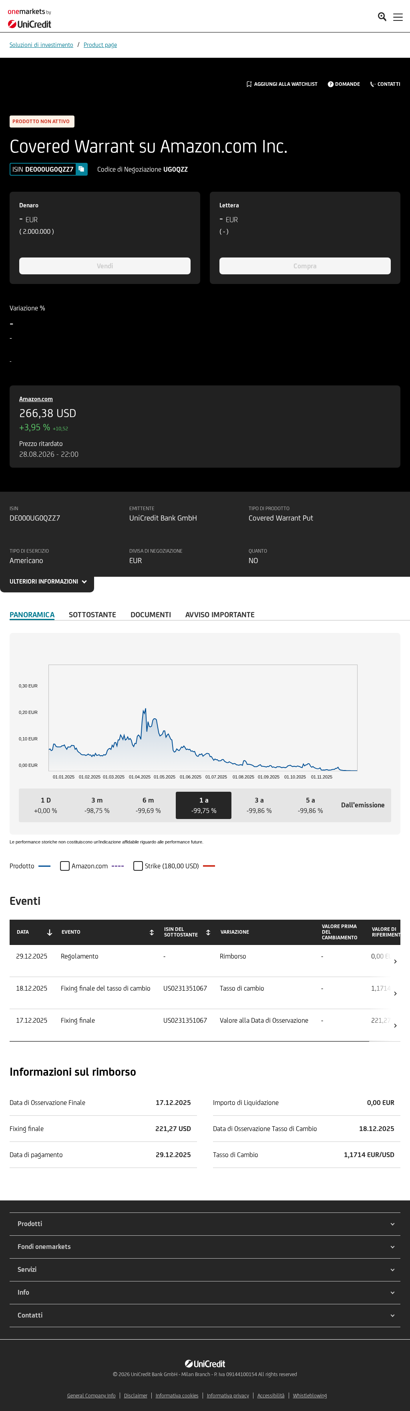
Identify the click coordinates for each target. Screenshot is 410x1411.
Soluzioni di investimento (41, 44)
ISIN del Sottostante (181, 932)
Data (23, 932)
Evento (71, 932)
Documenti (151, 614)
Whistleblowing (310, 1396)
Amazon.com (36, 398)
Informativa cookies (177, 1396)
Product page (100, 44)
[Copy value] (81, 169)
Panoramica (32, 614)
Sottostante (92, 614)
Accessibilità (271, 1396)
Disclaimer (135, 1396)
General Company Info (91, 1396)
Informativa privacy (228, 1396)
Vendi (105, 266)
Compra (305, 266)
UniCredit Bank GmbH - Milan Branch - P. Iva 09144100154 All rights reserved (214, 1374)
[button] (45, 805)
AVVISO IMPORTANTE (220, 614)
